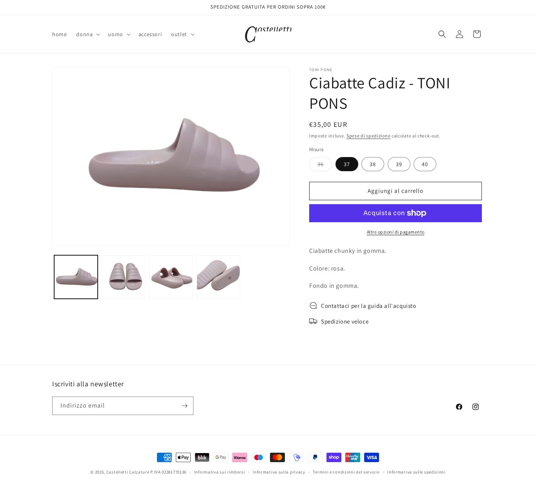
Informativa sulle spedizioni (416, 472)
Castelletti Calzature (127, 472)
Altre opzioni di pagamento (396, 232)
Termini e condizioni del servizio (346, 472)
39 (399, 164)
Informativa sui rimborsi (219, 472)
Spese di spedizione (368, 136)
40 (425, 164)
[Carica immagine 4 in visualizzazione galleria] (218, 277)
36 (324, 165)
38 (373, 164)
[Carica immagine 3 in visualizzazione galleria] (171, 277)
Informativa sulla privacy (279, 472)
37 (347, 164)
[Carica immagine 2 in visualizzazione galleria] (123, 277)
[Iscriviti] (184, 406)
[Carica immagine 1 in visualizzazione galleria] (76, 277)
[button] (87, 34)
